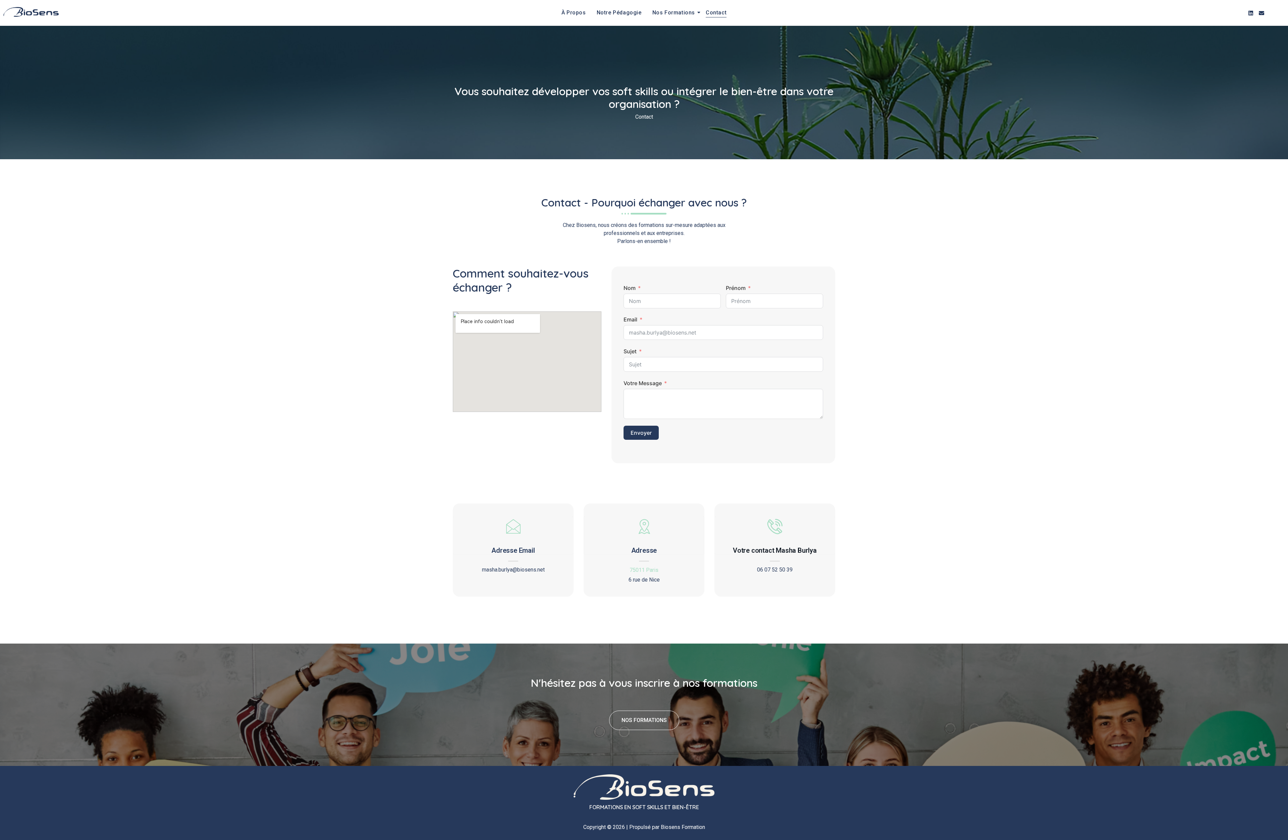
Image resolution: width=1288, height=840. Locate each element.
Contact (716, 12)
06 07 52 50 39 (775, 570)
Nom (630, 288)
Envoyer (641, 432)
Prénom (736, 288)
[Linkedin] (1250, 13)
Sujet (630, 351)
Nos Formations (673, 12)
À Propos (573, 12)
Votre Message (643, 383)
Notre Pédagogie (619, 12)
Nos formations (644, 720)
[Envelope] (1261, 13)
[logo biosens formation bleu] (31, 12)
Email (630, 319)
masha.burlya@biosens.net (513, 570)
